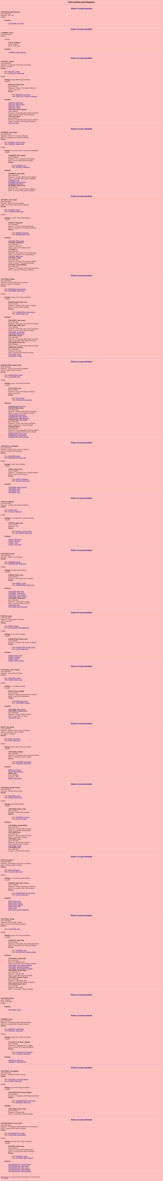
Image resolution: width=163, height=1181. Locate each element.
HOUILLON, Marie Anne (16, 73)
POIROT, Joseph (20, 583)
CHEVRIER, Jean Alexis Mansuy (18, 1079)
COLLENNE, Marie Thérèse (17, 1135)
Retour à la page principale (81, 8)
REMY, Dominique (14, 870)
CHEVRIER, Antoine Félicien (17, 596)
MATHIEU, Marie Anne (23, 1102)
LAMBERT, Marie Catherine (17, 52)
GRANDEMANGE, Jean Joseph (25, 1101)
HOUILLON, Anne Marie (24, 400)
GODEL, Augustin (14, 541)
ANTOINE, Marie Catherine (24, 1158)
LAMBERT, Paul (20, 165)
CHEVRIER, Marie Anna (16, 591)
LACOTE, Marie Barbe (15, 872)
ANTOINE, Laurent (14, 210)
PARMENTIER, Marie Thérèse (17, 416)
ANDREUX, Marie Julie (15, 1060)
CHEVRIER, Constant (15, 356)
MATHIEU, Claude (21, 1156)
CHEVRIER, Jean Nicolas (23, 762)
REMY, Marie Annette (15, 778)
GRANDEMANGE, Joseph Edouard (19, 1164)
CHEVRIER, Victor (14, 492)
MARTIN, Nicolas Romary (23, 531)
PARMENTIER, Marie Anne (17, 415)
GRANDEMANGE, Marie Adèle (18, 1166)
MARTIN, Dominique (22, 233)
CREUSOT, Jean (13, 123)
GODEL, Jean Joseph (14, 544)
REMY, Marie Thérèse (15, 903)
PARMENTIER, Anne (23, 234)
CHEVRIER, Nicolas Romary (17, 289)
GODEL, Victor (13, 543)
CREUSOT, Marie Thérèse (16, 104)
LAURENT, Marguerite (23, 1054)
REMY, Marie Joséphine (15, 771)
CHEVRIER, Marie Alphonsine (17, 607)
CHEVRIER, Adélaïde (23, 703)
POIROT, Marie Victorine (16, 660)
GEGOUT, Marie (21, 819)
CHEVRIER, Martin (14, 456)
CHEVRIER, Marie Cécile (16, 334)
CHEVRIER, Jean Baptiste (16, 332)
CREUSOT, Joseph (14, 71)
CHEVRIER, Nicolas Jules (16, 593)
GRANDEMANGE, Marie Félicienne (19, 1171)
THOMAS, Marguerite (23, 167)
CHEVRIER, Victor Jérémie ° (17, 595)
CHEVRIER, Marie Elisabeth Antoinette (20, 968)
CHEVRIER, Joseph (14, 354)
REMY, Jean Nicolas (14, 770)
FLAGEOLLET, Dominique (24, 1052)
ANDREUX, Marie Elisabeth (17, 1062)
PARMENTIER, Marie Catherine (18, 437)
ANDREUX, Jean (20, 950)
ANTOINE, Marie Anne (15, 256)
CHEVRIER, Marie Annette (16, 709)
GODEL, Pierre (12, 510)
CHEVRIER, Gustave (15, 846)
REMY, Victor (12, 908)
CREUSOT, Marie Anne (15, 103)
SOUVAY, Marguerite (15, 511)
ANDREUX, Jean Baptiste (16, 1029)
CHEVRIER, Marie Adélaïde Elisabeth (20, 965)
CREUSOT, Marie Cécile (16, 144)
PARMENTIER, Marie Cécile (17, 433)
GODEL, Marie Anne (14, 539)
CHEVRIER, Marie (14, 929)
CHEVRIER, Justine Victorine (17, 487)
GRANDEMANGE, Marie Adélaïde (19, 1169)
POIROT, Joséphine (14, 657)
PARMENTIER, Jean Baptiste (17, 435)
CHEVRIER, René (14, 718)
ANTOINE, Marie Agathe (16, 241)
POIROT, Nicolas (13, 626)
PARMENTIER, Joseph (15, 375)
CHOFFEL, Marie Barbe (23, 763)
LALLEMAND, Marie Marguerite (18, 628)
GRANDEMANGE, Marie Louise (18, 1168)
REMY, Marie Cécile (14, 901)
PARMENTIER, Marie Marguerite (18, 418)
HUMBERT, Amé (13, 180)
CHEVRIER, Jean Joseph (16, 23)
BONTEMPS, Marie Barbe (16, 291)
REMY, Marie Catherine (15, 904)
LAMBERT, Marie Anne (15, 211)
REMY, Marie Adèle (14, 906)
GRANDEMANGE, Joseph (16, 1133)
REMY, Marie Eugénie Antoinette (18, 910)
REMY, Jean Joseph (21, 701)
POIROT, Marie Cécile (15, 655)
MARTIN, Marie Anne (23, 481)
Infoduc (6, 1178)
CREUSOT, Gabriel (14, 108)
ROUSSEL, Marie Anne (15, 1031)
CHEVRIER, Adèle (14, 489)
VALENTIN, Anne (14, 377)
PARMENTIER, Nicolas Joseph (25, 312)
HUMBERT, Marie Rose (15, 184)
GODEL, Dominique (21, 479)
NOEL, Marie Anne (14, 740)
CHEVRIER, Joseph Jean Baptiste (18, 967)
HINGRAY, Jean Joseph (22, 94)
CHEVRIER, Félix (14, 491)
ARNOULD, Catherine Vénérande (26, 96)
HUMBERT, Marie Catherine (17, 182)
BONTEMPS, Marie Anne (24, 533)
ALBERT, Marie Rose (15, 1081)
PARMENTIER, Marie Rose (17, 406)
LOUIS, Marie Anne (22, 314)
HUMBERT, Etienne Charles (16, 142)
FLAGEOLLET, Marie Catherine (26, 952)
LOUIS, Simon (20, 398)
